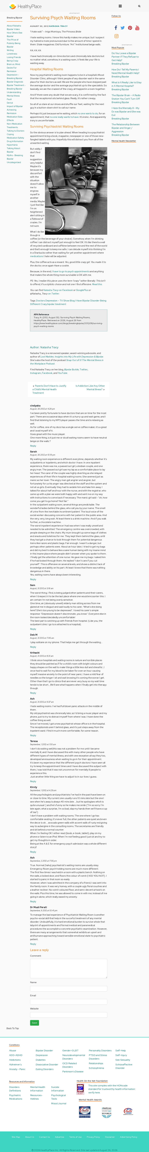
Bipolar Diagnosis (15, 81)
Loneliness (12, 53)
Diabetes (40, 1059)
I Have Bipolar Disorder (87, 300)
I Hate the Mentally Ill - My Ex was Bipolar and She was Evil (126, 112)
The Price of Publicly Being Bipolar (13, 43)
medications (36, 256)
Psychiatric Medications (15, 1097)
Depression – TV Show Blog (60, 300)
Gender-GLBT (70, 1050)
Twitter (84, 369)
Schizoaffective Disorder (124, 1066)
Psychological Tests (58, 1097)
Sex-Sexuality (123, 1059)
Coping (10, 134)
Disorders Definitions (15, 1089)
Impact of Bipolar (15, 106)
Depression (42, 1055)
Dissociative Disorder (47, 1064)
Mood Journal (58, 1103)
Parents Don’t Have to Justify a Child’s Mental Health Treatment (49, 389)
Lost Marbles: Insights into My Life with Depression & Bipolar (71, 356)
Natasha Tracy (58, 26)
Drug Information (15, 141)
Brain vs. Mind (13, 64)
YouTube (62, 373)
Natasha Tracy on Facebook (58, 290)
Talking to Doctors (15, 130)
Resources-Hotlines (36, 1097)
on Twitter (53, 293)
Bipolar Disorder (44, 1050)
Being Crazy (12, 60)
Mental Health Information (37, 1089)
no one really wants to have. (64, 117)
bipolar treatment (56, 304)
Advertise (59, 1137)
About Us (29, 1137)
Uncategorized (14, 162)
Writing (10, 50)
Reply (33, 445)
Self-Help (121, 1050)
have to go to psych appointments (71, 271)
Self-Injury (121, 1055)
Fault (9, 99)
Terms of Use (75, 1137)
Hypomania (12, 144)
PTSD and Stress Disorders (98, 1057)
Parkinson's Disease (73, 1071)
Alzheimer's (15, 1064)
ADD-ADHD (15, 1055)
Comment (35, 955)
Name (33, 982)
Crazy (44, 304)
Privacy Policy (93, 1137)
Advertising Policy (128, 1137)
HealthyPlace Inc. (49, 1150)
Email (33, 995)
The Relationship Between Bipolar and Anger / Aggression (126, 128)
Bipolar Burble (71, 369)
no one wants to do (88, 113)
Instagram (35, 373)
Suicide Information (57, 1089)
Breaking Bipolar (120, 63)
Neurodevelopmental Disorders (73, 1057)
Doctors (40, 300)
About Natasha (14, 25)
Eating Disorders (44, 1069)
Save (34, 1022)
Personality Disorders (100, 1050)
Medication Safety (15, 137)
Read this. (97, 284)
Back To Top (13, 1028)
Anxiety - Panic (17, 1069)
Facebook (47, 373)
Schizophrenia (96, 1068)
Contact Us (44, 1137)
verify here (94, 1092)
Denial (10, 102)
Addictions (15, 1059)
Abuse (12, 1050)
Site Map (16, 1137)
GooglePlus (82, 290)
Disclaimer (110, 1137)
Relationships (96, 1063)
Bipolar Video (13, 29)
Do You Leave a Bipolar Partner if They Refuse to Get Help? (125, 57)
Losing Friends (14, 57)
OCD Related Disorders (69, 1065)
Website (34, 1008)
